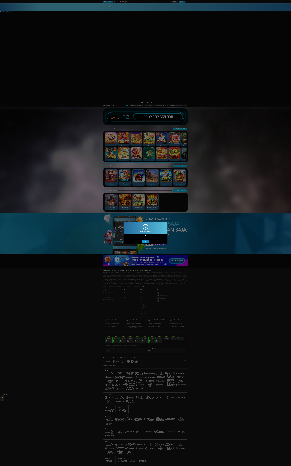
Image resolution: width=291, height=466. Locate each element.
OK (145, 241)
